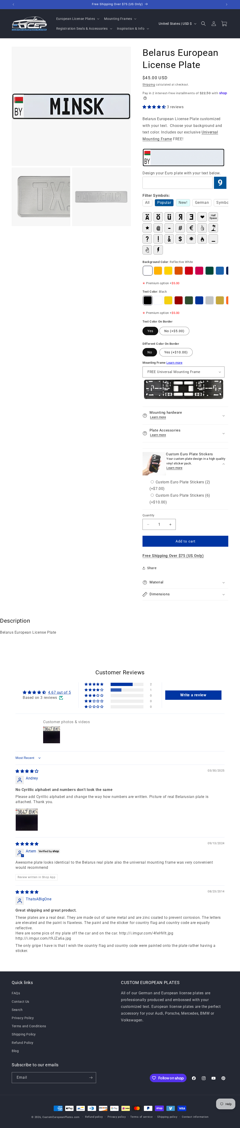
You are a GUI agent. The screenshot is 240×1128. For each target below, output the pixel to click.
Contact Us (20, 1001)
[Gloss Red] (189, 270)
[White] (158, 300)
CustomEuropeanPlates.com (61, 1117)
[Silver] (209, 300)
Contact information (195, 1116)
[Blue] (199, 300)
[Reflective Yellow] (158, 270)
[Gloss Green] (209, 270)
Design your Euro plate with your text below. (181, 173)
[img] (27, 771)
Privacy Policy (23, 1018)
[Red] (178, 300)
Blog (15, 1051)
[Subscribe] (91, 1077)
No (149, 352)
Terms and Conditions (29, 1026)
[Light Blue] (220, 270)
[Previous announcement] (13, 4)
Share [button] (151, 568)
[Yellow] (168, 300)
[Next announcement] (226, 4)
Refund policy (94, 1116)
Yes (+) (176, 352)
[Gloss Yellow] (168, 270)
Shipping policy (167, 1116)
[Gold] (220, 300)
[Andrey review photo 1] (26, 819)
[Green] (189, 300)
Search (17, 1010)
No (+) (174, 331)
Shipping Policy (24, 1034)
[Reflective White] (147, 270)
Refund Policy (23, 1043)
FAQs (16, 993)
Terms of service (141, 1116)
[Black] (147, 300)
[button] (77, 19)
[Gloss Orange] (178, 270)
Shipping (148, 84)
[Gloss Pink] (199, 270)
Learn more (174, 362)
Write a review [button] (193, 695)
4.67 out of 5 (59, 692)
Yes (150, 331)
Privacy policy (117, 1116)
